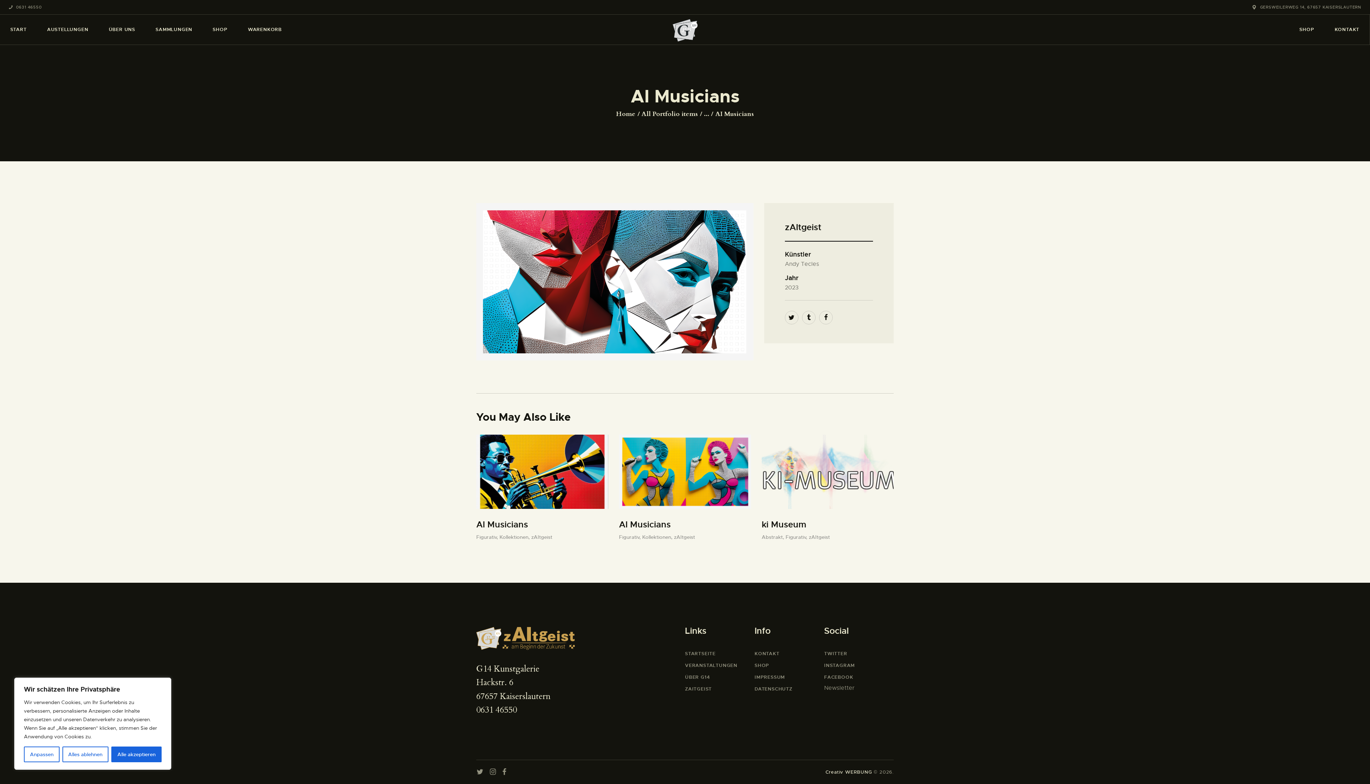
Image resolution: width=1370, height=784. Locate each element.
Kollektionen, (515, 537)
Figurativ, (487, 537)
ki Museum (784, 524)
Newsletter (839, 688)
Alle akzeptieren (136, 754)
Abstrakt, (774, 537)
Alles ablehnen (85, 754)
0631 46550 (496, 710)
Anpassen (42, 754)
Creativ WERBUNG (849, 772)
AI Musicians (502, 524)
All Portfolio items (669, 114)
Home (625, 114)
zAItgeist (541, 537)
